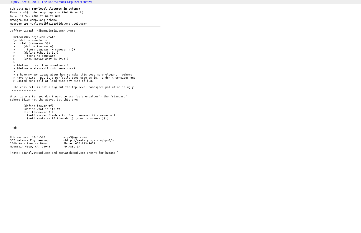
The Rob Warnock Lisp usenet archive (67, 2)
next (24, 2)
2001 (35, 2)
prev (16, 2)
